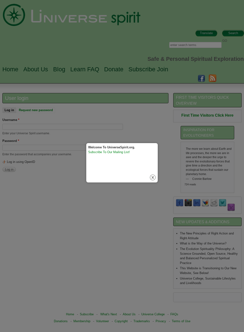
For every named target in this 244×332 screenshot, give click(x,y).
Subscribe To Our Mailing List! (109, 152)
